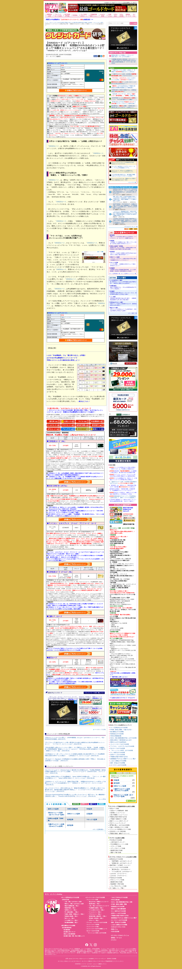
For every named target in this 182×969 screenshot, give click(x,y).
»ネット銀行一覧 (132, 313)
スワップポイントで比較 (118, 848)
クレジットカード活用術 (93, 924)
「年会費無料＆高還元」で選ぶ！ (96, 908)
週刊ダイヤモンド (93, 961)
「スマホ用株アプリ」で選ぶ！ (71, 920)
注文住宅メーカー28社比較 (118, 831)
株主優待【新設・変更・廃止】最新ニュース (74, 936)
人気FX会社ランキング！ (118, 842)
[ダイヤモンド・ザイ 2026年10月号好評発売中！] (62, 11)
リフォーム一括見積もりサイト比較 (120, 829)
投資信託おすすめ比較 (117, 734)
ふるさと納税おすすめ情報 (118, 761)
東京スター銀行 (123, 309)
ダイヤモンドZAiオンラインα (120, 935)
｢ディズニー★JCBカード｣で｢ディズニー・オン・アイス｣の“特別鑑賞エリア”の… (123, 167)
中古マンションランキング (118, 823)
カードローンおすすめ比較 (118, 765)
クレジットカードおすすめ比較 (119, 744)
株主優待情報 (67, 929)
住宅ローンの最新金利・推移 (119, 810)
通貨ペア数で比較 (116, 852)
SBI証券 (89, 809)
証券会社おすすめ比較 (116, 859)
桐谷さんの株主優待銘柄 (69, 934)
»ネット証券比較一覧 (114, 273)
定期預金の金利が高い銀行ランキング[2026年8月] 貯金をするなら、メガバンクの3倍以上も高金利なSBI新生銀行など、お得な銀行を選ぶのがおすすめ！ (125, 191)
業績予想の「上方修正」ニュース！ (120, 865)
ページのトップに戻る (100, 729)
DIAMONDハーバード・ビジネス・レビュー (86, 964)
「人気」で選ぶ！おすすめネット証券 (72, 901)
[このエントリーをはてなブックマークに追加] (101, 56)
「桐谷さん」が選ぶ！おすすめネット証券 (74, 903)
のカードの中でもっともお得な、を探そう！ (123, 78)
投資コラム (114, 929)
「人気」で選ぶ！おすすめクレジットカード (98, 905)
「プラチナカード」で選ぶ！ (95, 914)
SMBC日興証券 (72, 809)
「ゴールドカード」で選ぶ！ (95, 912)
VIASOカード (54, 146)
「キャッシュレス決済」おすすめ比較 (121, 750)
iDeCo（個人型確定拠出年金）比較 (121, 902)
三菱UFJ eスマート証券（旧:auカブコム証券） (122, 789)
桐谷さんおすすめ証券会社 (118, 742)
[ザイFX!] (134, 15)
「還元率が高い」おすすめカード (120, 869)
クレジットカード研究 (98, 22)
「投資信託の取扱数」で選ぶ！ (71, 916)
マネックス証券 (91, 819)
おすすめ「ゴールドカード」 (119, 873)
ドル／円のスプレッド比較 (118, 886)
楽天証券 (70, 825)
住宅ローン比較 (114, 808)
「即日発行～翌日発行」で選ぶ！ (96, 918)
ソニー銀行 (123, 298)
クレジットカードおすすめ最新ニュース (97, 928)
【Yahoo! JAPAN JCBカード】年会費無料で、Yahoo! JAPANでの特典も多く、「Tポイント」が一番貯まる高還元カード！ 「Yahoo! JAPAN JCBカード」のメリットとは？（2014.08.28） (75, 777)
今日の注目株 (115, 931)
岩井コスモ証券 (53, 809)
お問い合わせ (68, 958)
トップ (46, 22)
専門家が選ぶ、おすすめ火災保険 (119, 825)
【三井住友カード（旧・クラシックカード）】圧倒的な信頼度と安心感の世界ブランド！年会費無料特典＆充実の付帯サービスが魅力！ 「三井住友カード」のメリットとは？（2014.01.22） (75, 754)
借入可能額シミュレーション (119, 814)
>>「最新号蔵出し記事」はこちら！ (119, 677)
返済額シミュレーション (118, 812)
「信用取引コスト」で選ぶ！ (70, 910)
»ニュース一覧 (132, 182)
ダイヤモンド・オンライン (80, 961)
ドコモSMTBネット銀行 (123, 282)
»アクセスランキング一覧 (131, 226)
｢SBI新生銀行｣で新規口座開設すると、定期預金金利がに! (123, 90)
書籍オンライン (103, 964)
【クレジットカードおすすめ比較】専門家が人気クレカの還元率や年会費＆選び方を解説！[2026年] (70, 22)
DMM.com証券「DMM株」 (123, 247)
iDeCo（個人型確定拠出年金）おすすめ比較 (123, 738)
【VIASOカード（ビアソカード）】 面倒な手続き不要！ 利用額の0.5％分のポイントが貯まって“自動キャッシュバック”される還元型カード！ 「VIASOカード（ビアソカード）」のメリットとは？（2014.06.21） (75, 783)
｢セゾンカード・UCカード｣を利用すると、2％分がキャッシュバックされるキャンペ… (123, 171)
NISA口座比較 (115, 899)
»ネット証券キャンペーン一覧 (128, 273)
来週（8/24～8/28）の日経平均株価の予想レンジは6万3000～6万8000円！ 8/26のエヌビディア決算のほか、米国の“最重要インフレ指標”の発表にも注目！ (125, 198)
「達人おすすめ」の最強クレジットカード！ (98, 901)
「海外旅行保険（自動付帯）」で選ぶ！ (97, 916)
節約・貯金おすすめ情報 (117, 763)
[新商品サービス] (128, 15)
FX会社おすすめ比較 (116, 877)
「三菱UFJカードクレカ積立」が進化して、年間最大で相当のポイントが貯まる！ (123, 70)
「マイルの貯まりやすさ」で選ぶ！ (96, 910)
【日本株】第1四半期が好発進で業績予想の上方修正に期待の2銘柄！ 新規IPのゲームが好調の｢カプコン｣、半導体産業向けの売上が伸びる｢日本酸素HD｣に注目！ (125, 221)
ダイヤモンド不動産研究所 (105, 961)
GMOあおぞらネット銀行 (123, 304)
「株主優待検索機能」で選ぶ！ (71, 922)
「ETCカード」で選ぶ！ (93, 920)
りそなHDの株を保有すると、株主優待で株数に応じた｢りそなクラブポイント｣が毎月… (123, 175)
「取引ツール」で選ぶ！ (69, 918)
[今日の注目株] (121, 15)
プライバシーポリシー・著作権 (103, 958)
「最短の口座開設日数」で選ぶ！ (71, 905)
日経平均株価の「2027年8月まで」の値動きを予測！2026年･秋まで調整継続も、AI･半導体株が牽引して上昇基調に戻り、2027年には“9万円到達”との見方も (125, 206)
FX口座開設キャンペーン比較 (119, 844)
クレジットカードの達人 (93, 926)
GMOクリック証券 (73, 814)
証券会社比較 (65, 899)
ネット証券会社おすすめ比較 (119, 727)
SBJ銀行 (123, 293)
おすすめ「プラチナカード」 (119, 875)
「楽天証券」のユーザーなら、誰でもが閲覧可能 (123, 94)
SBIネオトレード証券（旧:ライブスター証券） (123, 795)
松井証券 (70, 819)
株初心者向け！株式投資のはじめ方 (121, 740)
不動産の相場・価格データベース (119, 833)
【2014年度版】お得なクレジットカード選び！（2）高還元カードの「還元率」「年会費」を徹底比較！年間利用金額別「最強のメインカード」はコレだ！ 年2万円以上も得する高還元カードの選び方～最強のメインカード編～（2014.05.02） (75, 749)
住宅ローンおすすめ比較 (117, 754)
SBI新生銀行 (123, 287)
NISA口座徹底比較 (115, 736)
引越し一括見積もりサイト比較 (119, 827)
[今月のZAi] (115, 15)
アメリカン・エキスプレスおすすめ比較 (122, 746)
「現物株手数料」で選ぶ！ (70, 908)
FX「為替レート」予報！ (117, 888)
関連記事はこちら (96, 718)
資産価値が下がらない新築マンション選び (123, 758)
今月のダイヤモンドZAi (118, 927)
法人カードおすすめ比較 (117, 748)
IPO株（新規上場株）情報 (119, 904)
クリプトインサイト (118, 961)
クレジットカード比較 (92, 899)
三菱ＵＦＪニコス (66, 67)
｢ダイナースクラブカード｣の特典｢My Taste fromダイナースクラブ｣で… (123, 163)
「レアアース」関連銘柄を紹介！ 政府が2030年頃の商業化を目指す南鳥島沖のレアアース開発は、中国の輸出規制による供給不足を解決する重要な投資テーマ (125, 213)
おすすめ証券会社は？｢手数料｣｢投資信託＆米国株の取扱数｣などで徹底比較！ (123, 86)
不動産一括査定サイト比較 (118, 819)
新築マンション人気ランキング (119, 821)
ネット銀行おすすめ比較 (117, 752)
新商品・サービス (116, 937)
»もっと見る (102, 799)
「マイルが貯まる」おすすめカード (121, 871)
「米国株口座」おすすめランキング (121, 863)
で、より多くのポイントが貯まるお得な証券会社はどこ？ (123, 82)
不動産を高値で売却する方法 (119, 756)
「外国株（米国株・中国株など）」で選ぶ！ (74, 914)
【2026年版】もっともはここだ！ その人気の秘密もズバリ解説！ (123, 98)
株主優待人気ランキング (69, 931)
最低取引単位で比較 (116, 850)
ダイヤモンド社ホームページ (80, 958)
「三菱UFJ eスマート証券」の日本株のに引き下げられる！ (123, 74)
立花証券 (89, 814)
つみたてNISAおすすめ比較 (119, 897)
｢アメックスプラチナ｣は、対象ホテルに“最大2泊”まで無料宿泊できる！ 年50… (123, 179)
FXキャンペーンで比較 (117, 880)
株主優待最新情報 (66, 927)
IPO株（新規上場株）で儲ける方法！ (121, 729)
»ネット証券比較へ (98, 829)
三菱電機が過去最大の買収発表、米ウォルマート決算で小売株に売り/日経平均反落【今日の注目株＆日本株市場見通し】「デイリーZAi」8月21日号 (123, 61)
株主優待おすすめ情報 (117, 731)
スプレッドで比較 (116, 846)
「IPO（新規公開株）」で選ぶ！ (71, 912)
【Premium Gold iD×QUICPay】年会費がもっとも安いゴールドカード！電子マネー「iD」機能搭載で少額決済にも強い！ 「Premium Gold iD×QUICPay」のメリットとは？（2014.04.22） (75, 795)
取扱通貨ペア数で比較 (117, 884)
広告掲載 (114, 958)
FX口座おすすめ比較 (116, 840)
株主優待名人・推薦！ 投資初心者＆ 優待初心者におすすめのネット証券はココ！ (123, 106)
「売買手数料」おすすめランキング (121, 861)
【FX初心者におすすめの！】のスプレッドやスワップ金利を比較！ (123, 102)
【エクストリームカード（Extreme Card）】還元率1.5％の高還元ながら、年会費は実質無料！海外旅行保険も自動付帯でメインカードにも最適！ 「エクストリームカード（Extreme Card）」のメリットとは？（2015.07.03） (75, 771)
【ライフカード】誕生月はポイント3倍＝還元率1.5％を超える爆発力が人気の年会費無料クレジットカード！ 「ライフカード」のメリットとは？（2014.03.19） (75, 743)
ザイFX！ (114, 940)
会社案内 (91, 958)
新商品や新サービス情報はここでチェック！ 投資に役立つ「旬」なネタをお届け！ (123, 56)
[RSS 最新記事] (103, 56)
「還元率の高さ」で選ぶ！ (94, 903)
